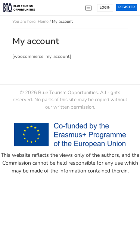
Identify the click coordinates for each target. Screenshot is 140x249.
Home (43, 21)
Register (126, 7)
